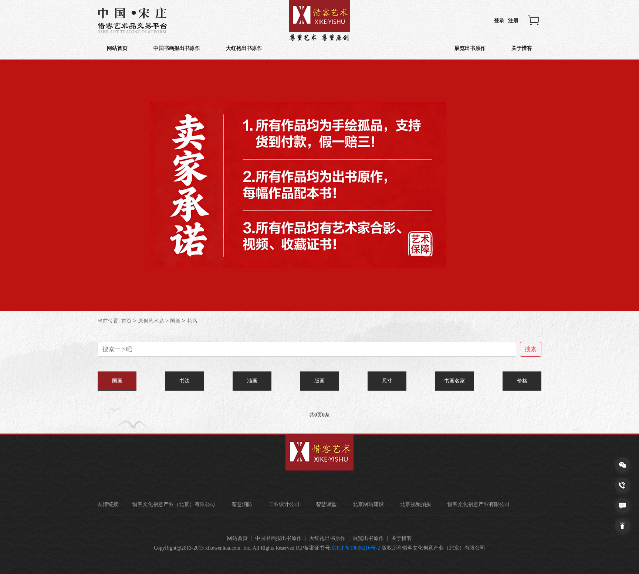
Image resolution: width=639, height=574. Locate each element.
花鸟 (192, 321)
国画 (175, 321)
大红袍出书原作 (244, 48)
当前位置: (109, 321)
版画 (319, 381)
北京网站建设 (368, 504)
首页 (126, 321)
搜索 (531, 349)
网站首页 (117, 48)
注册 (513, 20)
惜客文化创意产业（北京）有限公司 (173, 504)
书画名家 (454, 381)
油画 (252, 381)
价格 (522, 381)
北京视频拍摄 (415, 504)
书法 (184, 381)
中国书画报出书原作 (176, 48)
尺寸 (387, 381)
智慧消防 (241, 504)
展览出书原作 (470, 48)
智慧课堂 (326, 504)
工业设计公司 (284, 504)
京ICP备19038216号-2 (355, 548)
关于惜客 (521, 48)
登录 (499, 20)
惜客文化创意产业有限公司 (478, 504)
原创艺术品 (151, 321)
